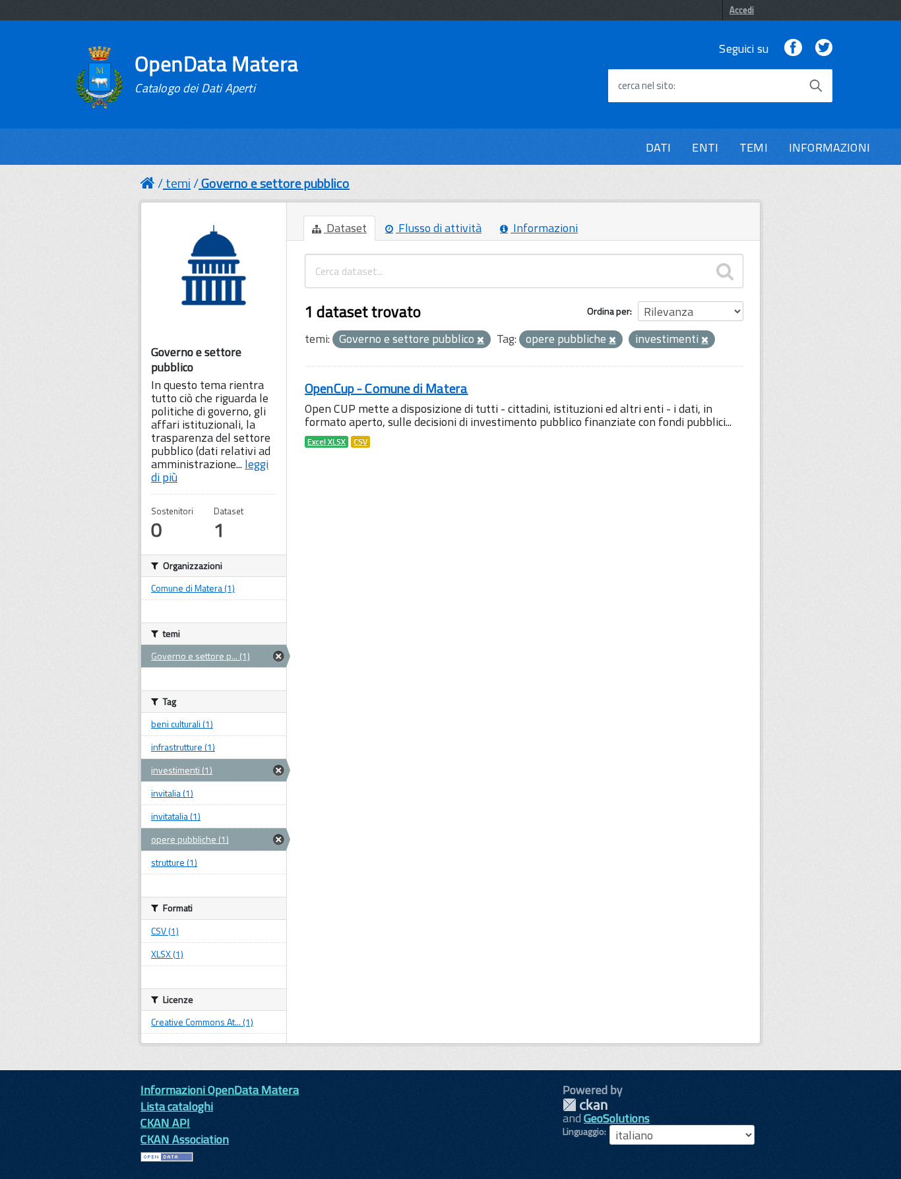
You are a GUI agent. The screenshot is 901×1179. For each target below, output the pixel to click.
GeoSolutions (617, 1118)
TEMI (753, 147)
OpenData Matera (216, 74)
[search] (724, 271)
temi (178, 183)
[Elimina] (480, 340)
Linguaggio (583, 1131)
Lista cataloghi (176, 1106)
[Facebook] (792, 48)
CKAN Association (184, 1139)
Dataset (345, 228)
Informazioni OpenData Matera (219, 1090)
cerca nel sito (645, 85)
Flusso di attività (439, 228)
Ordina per (608, 311)
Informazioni (544, 228)
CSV (360, 442)
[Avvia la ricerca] (815, 85)
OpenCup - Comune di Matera (386, 388)
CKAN (585, 1105)
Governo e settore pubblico (275, 183)
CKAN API (165, 1123)
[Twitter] (823, 48)
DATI (658, 147)
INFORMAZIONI (829, 147)
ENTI (705, 147)
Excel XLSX (326, 442)
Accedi (742, 9)
